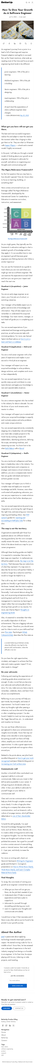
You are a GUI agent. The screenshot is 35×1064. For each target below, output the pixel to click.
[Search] (26, 2)
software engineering (7, 1049)
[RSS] (13, 1025)
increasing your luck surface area (13, 764)
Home (3, 1032)
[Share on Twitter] (3, 43)
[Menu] (29, 2)
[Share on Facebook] (9, 43)
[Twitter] (6, 1025)
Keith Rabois (9, 448)
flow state (8, 632)
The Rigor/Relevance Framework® (17, 239)
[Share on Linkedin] (14, 43)
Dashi (31, 1062)
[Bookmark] (31, 43)
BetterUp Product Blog (11, 1062)
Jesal (2, 936)
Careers (4, 1040)
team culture (4, 1047)
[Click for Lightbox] (17, 221)
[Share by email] (20, 43)
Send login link (17, 986)
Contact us (19, 1008)
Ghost (26, 1062)
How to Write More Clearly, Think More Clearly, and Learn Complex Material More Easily (17, 870)
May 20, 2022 (24, 115)
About (3, 1035)
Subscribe (6, 1008)
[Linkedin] (9, 1025)
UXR (2, 1055)
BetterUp (4, 1037)
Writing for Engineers (25, 861)
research (3, 1053)
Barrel (22, 448)
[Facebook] (2, 1025)
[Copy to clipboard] (25, 43)
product (3, 1051)
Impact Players (10, 145)
